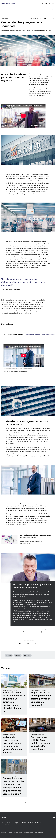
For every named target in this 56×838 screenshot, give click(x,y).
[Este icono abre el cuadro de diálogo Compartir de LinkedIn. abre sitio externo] (45, 18)
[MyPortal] (39, 3)
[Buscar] (49, 3)
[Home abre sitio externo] (9, 3)
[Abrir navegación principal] (53, 3)
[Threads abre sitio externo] (28, 643)
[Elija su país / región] (46, 3)
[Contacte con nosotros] (42, 3)
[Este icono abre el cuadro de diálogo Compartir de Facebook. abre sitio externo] (49, 18)
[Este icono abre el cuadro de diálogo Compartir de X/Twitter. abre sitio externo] (32, 643)
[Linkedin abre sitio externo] (54, 817)
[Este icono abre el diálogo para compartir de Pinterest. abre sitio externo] (36, 643)
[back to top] (53, 832)
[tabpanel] (28, 358)
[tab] (13, 334)
